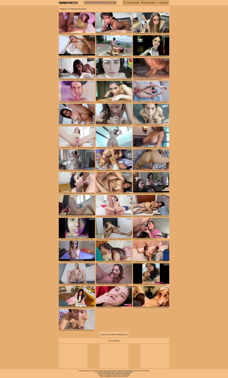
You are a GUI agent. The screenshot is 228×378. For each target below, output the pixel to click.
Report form (125, 376)
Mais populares (149, 3)
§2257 (115, 376)
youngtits (68, 2)
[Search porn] (114, 3)
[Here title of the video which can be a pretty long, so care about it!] (77, 22)
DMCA (119, 376)
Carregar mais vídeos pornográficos (114, 334)
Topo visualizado (133, 3)
